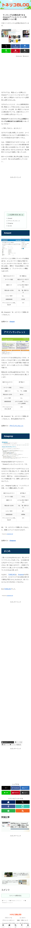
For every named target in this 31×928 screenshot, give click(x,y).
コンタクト (23, 917)
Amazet (10, 218)
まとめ (10, 225)
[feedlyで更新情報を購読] (8, 810)
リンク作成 (19, 742)
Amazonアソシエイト (8, 742)
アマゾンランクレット (14, 220)
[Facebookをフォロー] (8, 806)
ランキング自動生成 (16, 744)
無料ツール (6, 744)
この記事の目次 (13, 215)
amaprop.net (10, 534)
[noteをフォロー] (23, 806)
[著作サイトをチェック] (8, 802)
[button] (25, 51)
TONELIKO (11, 574)
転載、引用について (22, 920)
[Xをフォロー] (23, 802)
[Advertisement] (15, 73)
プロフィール (8, 917)
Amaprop (10, 223)
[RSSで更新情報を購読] (23, 810)
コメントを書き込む (15, 895)
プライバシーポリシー (8, 920)
